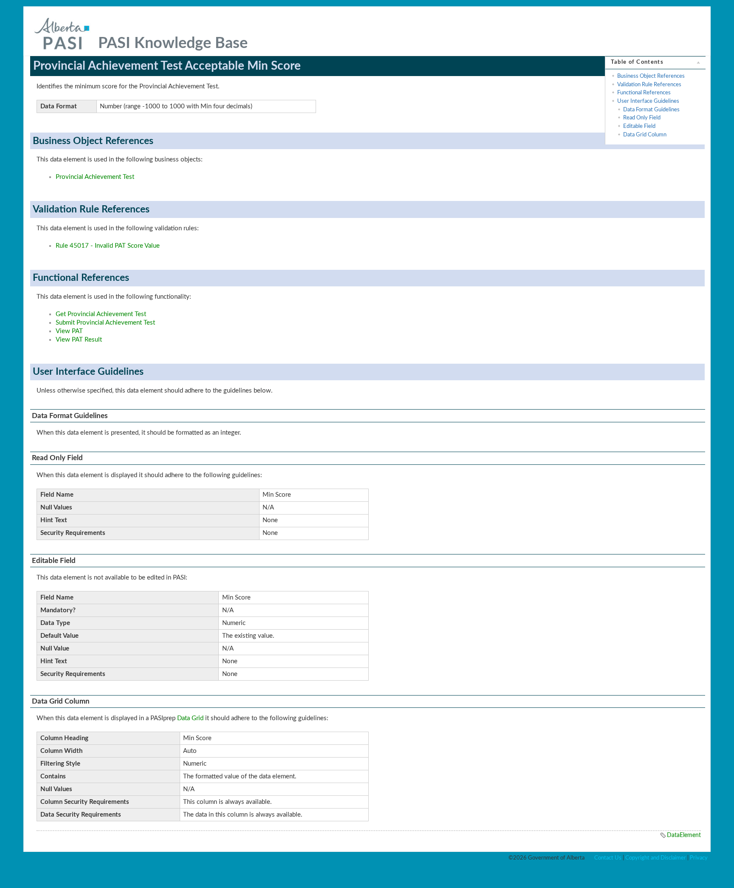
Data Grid (190, 718)
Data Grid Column (644, 135)
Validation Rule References (649, 85)
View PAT (69, 331)
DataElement (684, 835)
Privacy (699, 858)
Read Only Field (642, 118)
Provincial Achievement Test (95, 177)
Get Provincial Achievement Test (101, 314)
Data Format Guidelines (651, 110)
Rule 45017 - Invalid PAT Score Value (108, 246)
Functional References (644, 93)
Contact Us (607, 858)
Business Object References (651, 76)
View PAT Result (79, 340)
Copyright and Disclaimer (655, 858)
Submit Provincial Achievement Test (105, 323)
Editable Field (639, 126)
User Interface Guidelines (648, 101)
